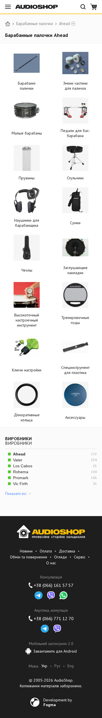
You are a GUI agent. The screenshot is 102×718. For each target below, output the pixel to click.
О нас (51, 562)
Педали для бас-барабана (75, 133)
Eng (70, 666)
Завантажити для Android (55, 651)
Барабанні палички (26, 86)
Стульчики (75, 177)
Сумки (75, 222)
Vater (17, 460)
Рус (57, 666)
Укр (44, 666)
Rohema (20, 472)
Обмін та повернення (28, 557)
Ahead (64, 24)
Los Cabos (22, 466)
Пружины (27, 177)
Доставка (67, 551)
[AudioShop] (36, 7)
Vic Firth (20, 483)
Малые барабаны (27, 133)
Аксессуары (75, 417)
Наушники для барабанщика (26, 223)
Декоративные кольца (27, 417)
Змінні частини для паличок (75, 86)
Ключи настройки (26, 370)
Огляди (60, 557)
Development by (57, 702)
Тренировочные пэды (75, 320)
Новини (26, 551)
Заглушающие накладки (75, 270)
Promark (20, 477)
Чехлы (26, 270)
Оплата (46, 551)
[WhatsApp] (63, 595)
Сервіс (79, 557)
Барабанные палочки (34, 24)
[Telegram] (38, 595)
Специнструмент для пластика (75, 370)
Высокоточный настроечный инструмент (26, 320)
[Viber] (51, 595)
